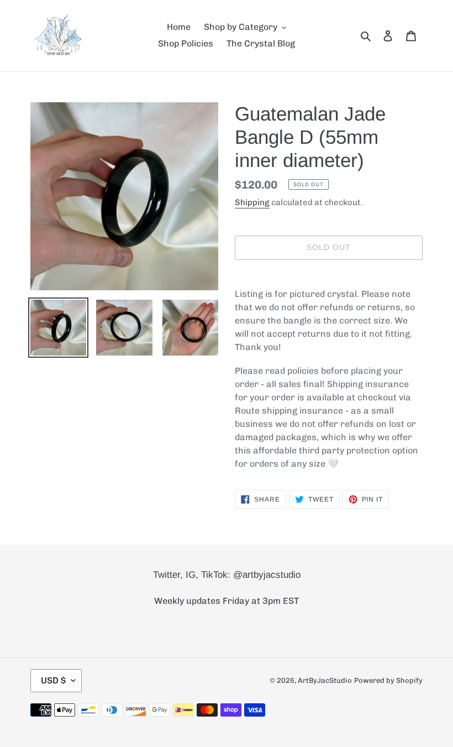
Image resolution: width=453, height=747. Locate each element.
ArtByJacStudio (325, 680)
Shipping (252, 202)
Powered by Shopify (388, 680)
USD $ (53, 680)
